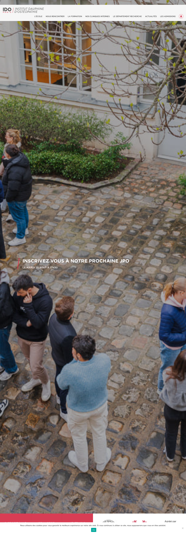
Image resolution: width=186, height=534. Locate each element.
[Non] (182, 528)
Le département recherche (127, 16)
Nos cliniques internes (97, 16)
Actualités (151, 16)
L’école (38, 16)
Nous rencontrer (55, 16)
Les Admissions (168, 16)
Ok (93, 530)
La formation (75, 16)
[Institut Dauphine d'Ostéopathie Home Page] (23, 10)
